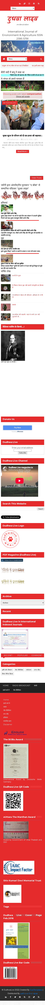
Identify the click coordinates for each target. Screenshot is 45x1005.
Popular (22, 655)
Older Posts (37, 178)
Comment (36, 655)
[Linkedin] (10, 2)
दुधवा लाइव (22, 19)
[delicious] (24, 3)
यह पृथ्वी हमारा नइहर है (30, 66)
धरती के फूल (16, 275)
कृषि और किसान (7, 670)
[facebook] (10, 997)
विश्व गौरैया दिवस (7, 674)
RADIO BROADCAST (21, 685)
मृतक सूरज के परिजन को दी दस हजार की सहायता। (22, 135)
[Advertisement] (22, 390)
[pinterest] (34, 3)
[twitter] (15, 997)
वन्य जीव (6, 714)
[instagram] (29, 3)
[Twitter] (15, 2)
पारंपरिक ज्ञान (7, 721)
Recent (8, 655)
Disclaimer (7, 724)
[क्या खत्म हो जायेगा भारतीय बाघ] (7, 244)
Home (6, 685)
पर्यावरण (28, 670)
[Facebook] (6, 2)
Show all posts (23, 96)
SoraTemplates (36, 990)
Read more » (23, 151)
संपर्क (14, 305)
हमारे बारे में (6, 690)
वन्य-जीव (37, 670)
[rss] (38, 3)
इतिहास (5, 717)
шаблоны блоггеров (29, 993)
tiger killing (11, 103)
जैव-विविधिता (19, 670)
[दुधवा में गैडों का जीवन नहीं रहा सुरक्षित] (7, 258)
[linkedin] (20, 3)
